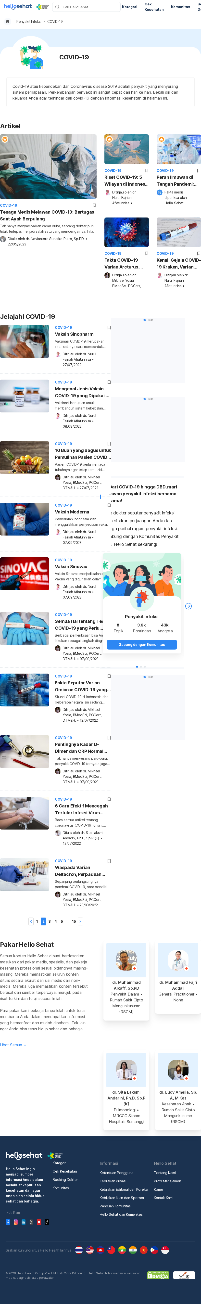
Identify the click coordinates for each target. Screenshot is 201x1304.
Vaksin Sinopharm (74, 334)
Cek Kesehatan (65, 1171)
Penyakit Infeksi (28, 21)
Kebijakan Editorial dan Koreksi (124, 1189)
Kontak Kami (163, 1198)
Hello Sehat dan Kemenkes (121, 1214)
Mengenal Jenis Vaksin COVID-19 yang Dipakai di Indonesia (82, 393)
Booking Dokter (65, 1179)
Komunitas (61, 1188)
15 (74, 921)
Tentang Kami (165, 1173)
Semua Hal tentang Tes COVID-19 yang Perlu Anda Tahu (79, 625)
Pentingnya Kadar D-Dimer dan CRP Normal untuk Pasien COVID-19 (79, 748)
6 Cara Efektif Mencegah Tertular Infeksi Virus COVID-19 (81, 810)
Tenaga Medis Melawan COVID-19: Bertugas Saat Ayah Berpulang (47, 215)
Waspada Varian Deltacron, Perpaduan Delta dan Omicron (78, 871)
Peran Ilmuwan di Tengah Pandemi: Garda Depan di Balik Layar (175, 181)
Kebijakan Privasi (113, 1181)
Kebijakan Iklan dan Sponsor (122, 1198)
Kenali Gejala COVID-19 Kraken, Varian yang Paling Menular (179, 263)
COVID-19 (55, 21)
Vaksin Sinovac (71, 566)
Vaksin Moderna (72, 511)
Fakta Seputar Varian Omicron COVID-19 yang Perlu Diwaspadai (81, 687)
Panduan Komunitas (115, 1206)
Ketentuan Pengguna (116, 1173)
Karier (158, 1189)
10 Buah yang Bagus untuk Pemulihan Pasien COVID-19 (83, 454)
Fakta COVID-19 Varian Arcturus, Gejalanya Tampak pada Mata (124, 263)
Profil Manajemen (167, 1181)
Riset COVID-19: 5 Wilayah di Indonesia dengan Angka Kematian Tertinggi (126, 181)
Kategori (59, 1163)
